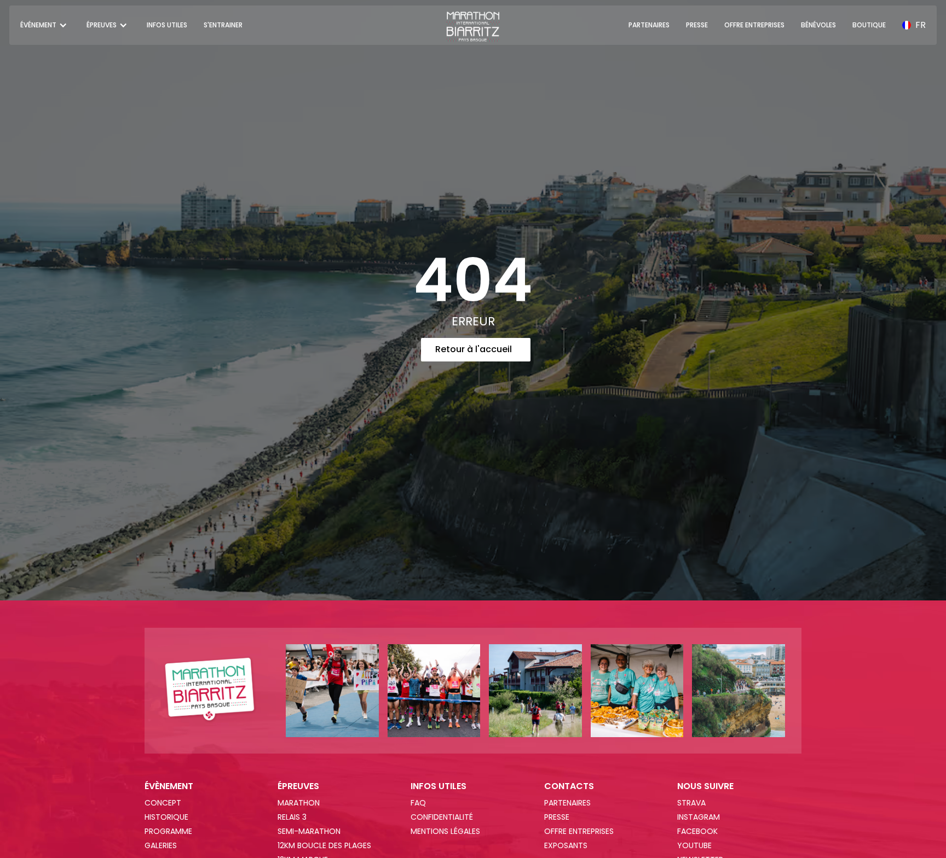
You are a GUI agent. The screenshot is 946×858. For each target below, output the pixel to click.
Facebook (697, 831)
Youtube (694, 845)
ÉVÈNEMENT (169, 786)
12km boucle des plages (324, 845)
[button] (45, 25)
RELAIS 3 (292, 817)
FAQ (418, 802)
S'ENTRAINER (223, 25)
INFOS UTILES (167, 25)
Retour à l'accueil (473, 349)
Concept (163, 802)
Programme (168, 831)
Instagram (698, 817)
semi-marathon (309, 831)
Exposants (565, 845)
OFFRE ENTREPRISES (754, 25)
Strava (691, 802)
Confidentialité (442, 817)
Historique (166, 817)
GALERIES (161, 845)
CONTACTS (569, 786)
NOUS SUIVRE (705, 786)
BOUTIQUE (869, 25)
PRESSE (697, 25)
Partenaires (567, 802)
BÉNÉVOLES (818, 25)
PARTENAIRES (649, 25)
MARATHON (299, 802)
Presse (556, 817)
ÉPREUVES (298, 786)
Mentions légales (445, 831)
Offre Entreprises (579, 831)
